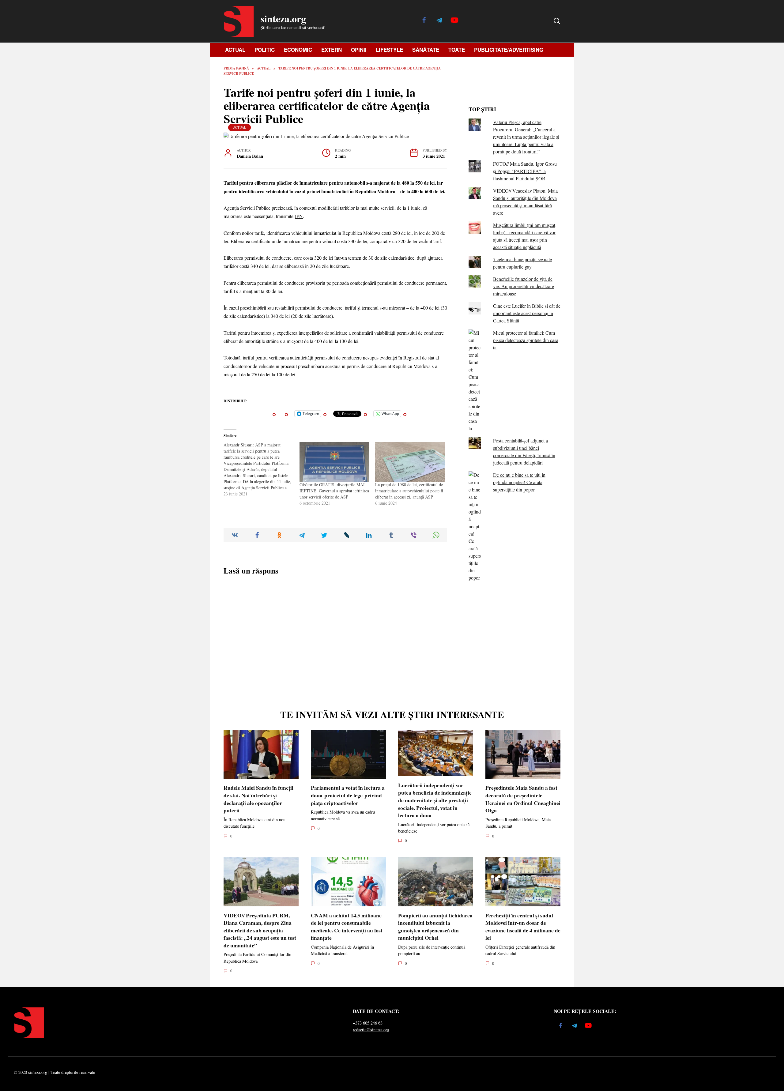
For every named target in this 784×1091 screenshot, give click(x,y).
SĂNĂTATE (425, 49)
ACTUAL (235, 49)
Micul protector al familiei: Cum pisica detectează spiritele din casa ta (525, 340)
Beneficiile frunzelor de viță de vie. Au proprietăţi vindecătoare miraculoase (523, 286)
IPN (299, 216)
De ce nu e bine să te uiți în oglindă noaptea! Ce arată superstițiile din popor (519, 482)
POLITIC (264, 49)
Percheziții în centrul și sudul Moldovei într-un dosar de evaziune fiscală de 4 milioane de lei (522, 926)
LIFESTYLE (389, 49)
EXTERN (331, 49)
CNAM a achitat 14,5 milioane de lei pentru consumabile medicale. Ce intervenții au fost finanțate (347, 926)
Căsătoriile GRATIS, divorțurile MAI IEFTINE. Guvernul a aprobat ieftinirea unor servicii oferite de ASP (334, 491)
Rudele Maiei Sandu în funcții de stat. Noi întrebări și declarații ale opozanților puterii (258, 799)
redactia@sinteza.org (371, 1030)
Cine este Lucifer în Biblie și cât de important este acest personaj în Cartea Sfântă (526, 313)
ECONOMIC (298, 49)
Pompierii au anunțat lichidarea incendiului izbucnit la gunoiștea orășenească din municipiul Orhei (435, 926)
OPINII (359, 49)
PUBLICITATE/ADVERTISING (508, 49)
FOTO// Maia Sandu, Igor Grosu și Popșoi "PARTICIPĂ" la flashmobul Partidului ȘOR (525, 171)
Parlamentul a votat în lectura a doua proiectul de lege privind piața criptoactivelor (348, 795)
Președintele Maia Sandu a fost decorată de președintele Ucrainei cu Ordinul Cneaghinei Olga (522, 799)
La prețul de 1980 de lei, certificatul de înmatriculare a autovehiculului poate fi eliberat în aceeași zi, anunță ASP (409, 491)
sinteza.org (283, 18)
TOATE (456, 49)
